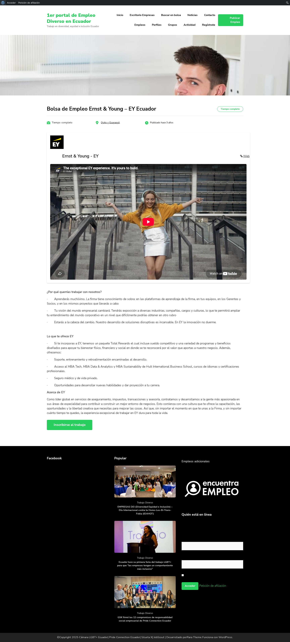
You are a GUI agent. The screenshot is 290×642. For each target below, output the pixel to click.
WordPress (225, 637)
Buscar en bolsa (171, 15)
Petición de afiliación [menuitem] (29, 2)
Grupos (172, 25)
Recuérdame (193, 575)
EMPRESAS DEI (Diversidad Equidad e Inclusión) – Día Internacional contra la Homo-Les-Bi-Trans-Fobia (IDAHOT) (144, 510)
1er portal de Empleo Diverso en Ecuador (71, 18)
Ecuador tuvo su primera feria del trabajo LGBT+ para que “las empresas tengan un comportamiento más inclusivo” (145, 565)
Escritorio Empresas (142, 15)
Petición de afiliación (212, 586)
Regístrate (208, 25)
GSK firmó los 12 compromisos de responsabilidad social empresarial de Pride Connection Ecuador (145, 619)
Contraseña (189, 557)
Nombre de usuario (195, 539)
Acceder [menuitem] (11, 2)
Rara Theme (194, 637)
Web (246, 156)
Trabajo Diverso (145, 502)
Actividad (190, 25)
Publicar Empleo (235, 20)
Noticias (192, 15)
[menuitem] (3, 2)
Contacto (209, 15)
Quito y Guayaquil (110, 122)
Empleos (139, 25)
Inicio (120, 15)
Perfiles (156, 25)
